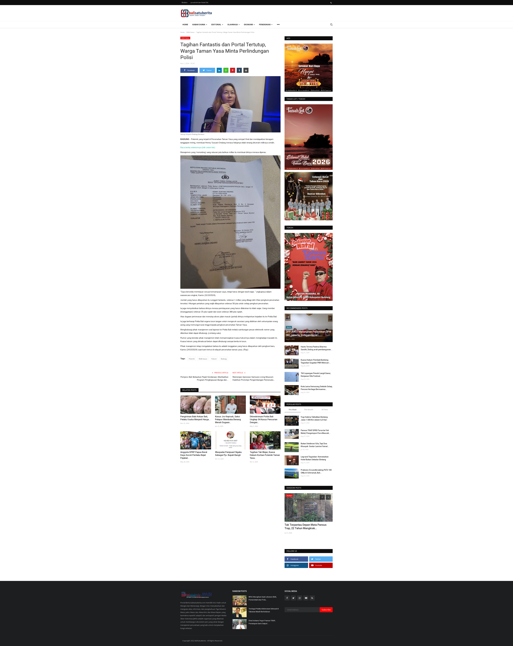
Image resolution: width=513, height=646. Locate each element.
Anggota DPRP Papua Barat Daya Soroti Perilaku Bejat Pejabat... (193, 455)
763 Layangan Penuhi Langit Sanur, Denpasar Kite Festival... (316, 374)
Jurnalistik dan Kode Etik (199, 2)
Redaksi (184, 2)
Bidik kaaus (203, 359)
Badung (224, 359)
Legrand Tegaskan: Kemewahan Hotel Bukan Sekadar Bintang (315, 458)
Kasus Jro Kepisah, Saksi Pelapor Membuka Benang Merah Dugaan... (228, 419)
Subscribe (326, 609)
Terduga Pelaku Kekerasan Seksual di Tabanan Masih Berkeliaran (264, 610)
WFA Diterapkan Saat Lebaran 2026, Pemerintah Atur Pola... (263, 598)
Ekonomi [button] (248, 24)
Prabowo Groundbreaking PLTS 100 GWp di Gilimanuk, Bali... (316, 471)
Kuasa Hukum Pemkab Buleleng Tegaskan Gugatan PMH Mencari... (316, 361)
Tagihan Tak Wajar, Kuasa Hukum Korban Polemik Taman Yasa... (265, 455)
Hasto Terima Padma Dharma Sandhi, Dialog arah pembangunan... (316, 348)
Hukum (214, 359)
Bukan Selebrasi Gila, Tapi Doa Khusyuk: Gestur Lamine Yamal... (315, 444)
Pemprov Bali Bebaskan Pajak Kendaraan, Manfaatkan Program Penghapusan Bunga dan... (204, 378)
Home (185, 24)
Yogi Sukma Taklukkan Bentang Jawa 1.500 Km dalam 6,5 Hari (314, 418)
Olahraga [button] (232, 24)
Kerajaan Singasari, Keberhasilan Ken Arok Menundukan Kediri (307, 526)
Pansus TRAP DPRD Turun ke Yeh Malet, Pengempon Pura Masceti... (316, 431)
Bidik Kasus (190, 32)
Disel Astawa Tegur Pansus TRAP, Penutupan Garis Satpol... (262, 622)
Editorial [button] (216, 24)
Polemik (192, 359)
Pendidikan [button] (265, 24)
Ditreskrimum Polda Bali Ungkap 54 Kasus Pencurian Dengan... (263, 419)
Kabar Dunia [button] (199, 24)
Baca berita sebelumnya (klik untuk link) (198, 147)
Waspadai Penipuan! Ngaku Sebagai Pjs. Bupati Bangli (228, 453)
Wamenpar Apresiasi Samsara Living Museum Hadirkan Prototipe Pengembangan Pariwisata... (253, 378)
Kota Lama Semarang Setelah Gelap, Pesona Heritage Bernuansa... (316, 387)
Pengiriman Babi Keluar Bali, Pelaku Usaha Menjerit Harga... (195, 418)
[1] (331, 3)
